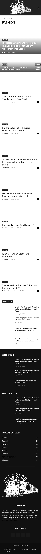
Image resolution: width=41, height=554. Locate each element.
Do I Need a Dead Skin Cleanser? (18, 225)
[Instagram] (18, 535)
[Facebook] (13, 535)
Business (5, 190)
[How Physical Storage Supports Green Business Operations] (7, 331)
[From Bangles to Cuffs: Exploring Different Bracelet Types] (16, 63)
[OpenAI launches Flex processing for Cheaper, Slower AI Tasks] (7, 342)
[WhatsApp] (28, 535)
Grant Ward (5, 102)
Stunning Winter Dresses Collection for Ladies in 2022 (19, 286)
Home (4, 18)
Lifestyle (5, 124)
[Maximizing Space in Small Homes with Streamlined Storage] (7, 321)
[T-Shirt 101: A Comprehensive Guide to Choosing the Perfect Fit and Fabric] (20, 147)
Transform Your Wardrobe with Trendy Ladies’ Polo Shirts (17, 97)
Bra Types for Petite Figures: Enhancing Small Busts (16, 129)
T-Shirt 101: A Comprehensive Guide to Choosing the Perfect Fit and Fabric (19, 162)
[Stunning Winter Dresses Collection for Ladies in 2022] (20, 273)
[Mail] (23, 535)
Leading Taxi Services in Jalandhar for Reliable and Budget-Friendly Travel (27, 309)
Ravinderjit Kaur (7, 291)
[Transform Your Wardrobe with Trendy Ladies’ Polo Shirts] (20, 84)
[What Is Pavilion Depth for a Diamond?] (20, 242)
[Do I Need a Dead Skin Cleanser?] (20, 213)
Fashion (5, 39)
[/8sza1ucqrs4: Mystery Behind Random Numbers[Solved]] (20, 181)
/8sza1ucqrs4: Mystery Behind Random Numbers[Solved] (17, 194)
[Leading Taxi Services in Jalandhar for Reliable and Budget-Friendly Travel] (7, 310)
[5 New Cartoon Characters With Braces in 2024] (7, 384)
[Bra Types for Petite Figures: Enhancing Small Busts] (20, 116)
